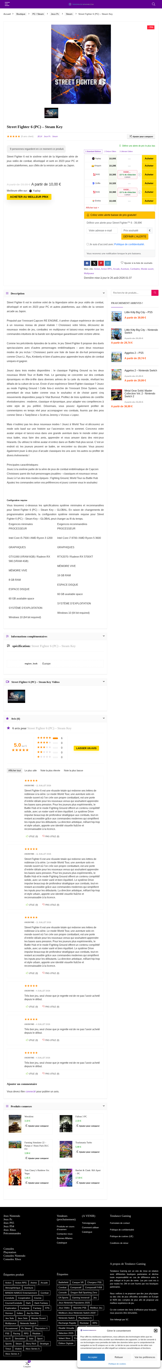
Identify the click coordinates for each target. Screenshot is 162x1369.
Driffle (97, 183)
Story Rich (31, 1343)
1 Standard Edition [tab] (93, 151)
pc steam (26, 1328)
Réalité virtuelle (66, 1328)
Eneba (98, 201)
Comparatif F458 (93, 1287)
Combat (45, 1293)
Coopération (24, 1298)
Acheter (149, 158)
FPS (47, 1308)
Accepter (92, 1357)
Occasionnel (11, 1328)
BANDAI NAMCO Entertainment (21, 1293)
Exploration (10, 1308)
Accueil (7, 14)
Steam (69, 14)
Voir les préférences (145, 1357)
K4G (98, 174)
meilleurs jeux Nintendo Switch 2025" (77, 1313)
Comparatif (75, 1287)
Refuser (119, 1357)
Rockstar (84, 1323)
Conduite (9, 1298)
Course (37, 1298)
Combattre (135, 269)
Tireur (8, 1348)
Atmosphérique (12, 1287)
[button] (155, 1330)
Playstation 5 (41, 1328)
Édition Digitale (66, 1343)
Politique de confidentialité (129, 244)
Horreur (9, 1313)
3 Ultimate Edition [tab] (126, 151)
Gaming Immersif (80, 1297)
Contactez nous (64, 1234)
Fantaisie (24, 1308)
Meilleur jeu (96, 1307)
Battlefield (63, 1282)
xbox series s (32, 1348)
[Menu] (7, 4)
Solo (31, 1338)
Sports (8, 1343)
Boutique (20, 14)
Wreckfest (29, 1116)
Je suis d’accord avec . (117, 244)
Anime (34, 1282)
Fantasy (37, 1308)
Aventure (125, 269)
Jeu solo (9, 1318)
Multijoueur (89, 273)
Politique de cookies (117, 1364)
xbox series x (12, 1353)
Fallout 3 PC (81, 1116)
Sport (40, 1338)
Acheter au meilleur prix (29, 196)
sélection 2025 (66, 1333)
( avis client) (27, 136)
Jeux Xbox (9, 1229)
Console (63, 1292)
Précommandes (12, 1233)
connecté (30, 1091)
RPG (26, 1333)
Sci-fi (8, 1338)
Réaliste (36, 1333)
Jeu (95, 1297)
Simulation (20, 1338)
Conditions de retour (119, 1243)
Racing (16, 1333)
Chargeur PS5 (94, 1282)
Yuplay (98, 158)
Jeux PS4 (8, 1226)
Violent (18, 1348)
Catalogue (87, 1232)
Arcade (116, 269)
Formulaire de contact (120, 1223)
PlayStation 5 (85, 1318)
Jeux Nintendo (11, 1215)
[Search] (153, 4)
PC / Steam (38, 14)
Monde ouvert (147, 269)
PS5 (7, 1333)
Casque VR (78, 1282)
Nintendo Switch (28, 1323)
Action (97, 269)
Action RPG (106, 269)
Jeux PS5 (8, 1222)
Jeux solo (23, 1318)
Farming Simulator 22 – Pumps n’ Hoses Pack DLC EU (37, 1145)
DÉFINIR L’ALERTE (134, 236)
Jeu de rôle (33, 1313)
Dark (28, 1303)
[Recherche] (155, 293)
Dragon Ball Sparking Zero (84, 1292)
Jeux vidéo (64, 1307)
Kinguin (98, 166)
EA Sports (63, 1297)
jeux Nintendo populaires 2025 (74, 1302)
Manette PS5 (79, 1307)
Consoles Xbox (12, 1259)
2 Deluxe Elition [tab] (110, 151)
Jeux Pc (55, 14)
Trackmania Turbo (83, 1142)
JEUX (39, 136)
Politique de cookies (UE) (121, 1236)
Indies (20, 1313)
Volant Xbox (64, 1338)
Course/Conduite (13, 1303)
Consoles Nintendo (14, 1255)
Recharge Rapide (67, 1323)
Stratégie (44, 1343)
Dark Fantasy (41, 1303)
